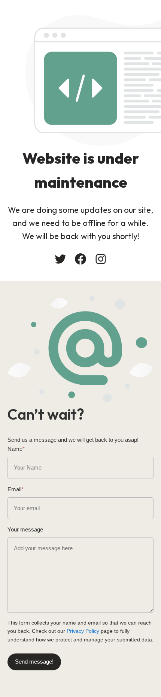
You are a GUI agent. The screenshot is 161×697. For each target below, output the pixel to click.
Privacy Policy (83, 631)
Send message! (34, 661)
